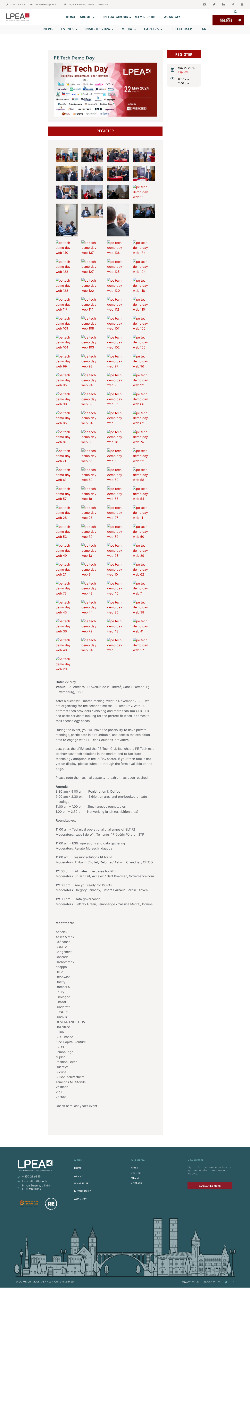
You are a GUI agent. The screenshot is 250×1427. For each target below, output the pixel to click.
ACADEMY (172, 17)
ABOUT (85, 17)
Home (71, 17)
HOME (78, 1168)
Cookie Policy (212, 1282)
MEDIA (135, 1177)
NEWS (134, 1168)
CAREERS (137, 1182)
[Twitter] (226, 1282)
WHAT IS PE (81, 1183)
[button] (235, 12)
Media (127, 29)
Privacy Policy (191, 1282)
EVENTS (136, 1172)
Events (67, 29)
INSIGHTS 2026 (97, 29)
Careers (151, 29)
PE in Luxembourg (114, 17)
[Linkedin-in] (232, 1282)
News (48, 29)
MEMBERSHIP (145, 17)
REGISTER (105, 131)
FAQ (203, 29)
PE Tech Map (181, 29)
